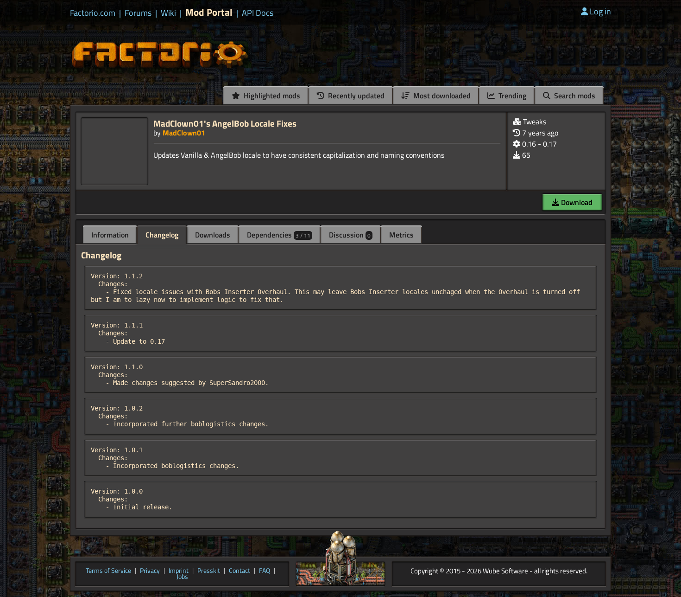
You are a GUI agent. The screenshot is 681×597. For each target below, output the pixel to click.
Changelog (161, 234)
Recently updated (355, 95)
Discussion (350, 234)
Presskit (208, 571)
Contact (239, 571)
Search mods (573, 95)
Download (576, 202)
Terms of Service (108, 571)
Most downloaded (441, 95)
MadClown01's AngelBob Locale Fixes (224, 123)
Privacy (150, 571)
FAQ (264, 571)
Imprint (179, 571)
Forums (138, 13)
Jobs (182, 577)
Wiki (168, 13)
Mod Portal (209, 12)
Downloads (212, 234)
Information (110, 234)
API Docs (257, 13)
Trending (511, 95)
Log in (600, 11)
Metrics (401, 234)
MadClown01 (184, 132)
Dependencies (278, 234)
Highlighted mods (271, 95)
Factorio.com (92, 13)
